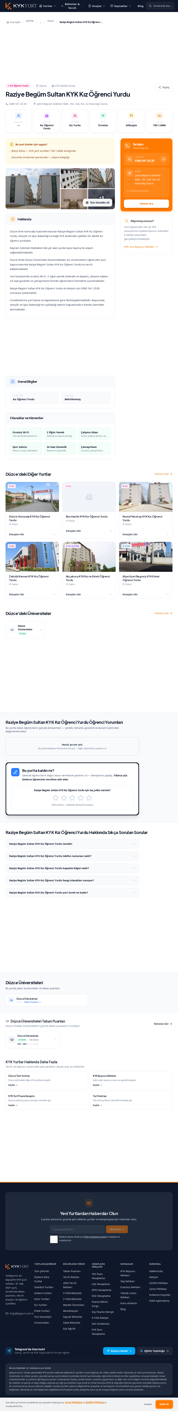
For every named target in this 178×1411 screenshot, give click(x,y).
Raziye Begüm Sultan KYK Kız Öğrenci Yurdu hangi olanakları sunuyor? (51, 880)
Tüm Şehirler (41, 1271)
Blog (145, 6)
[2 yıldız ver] (64, 798)
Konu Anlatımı (128, 1303)
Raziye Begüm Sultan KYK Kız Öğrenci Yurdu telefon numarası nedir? (50, 856)
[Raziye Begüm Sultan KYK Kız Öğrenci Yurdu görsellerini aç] (33, 188)
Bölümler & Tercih (74, 6)
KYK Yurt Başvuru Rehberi (139, 246)
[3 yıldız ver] (72, 798)
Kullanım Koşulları (160, 1294)
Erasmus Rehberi (130, 1287)
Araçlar (100, 6)
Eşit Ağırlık (69, 1328)
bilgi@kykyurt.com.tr (22, 1313)
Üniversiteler (41, 1322)
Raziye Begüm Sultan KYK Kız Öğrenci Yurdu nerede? (40, 843)
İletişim (153, 1277)
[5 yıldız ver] (89, 798)
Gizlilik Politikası (158, 1283)
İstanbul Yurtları (43, 1287)
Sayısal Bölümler (72, 1316)
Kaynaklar (124, 6)
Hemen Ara (146, 203)
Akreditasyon (70, 1310)
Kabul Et (164, 1404)
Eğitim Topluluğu (154, 1351)
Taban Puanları (72, 1271)
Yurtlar (47, 6)
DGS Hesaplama (101, 1296)
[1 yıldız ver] (55, 798)
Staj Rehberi (127, 1281)
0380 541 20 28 (17, 103)
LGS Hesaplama (101, 1284)
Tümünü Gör (161, 474)
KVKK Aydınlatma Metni (95, 1236)
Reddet (148, 1404)
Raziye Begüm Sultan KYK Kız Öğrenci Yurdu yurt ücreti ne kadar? (48, 892)
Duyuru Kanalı (119, 1351)
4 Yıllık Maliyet (100, 1317)
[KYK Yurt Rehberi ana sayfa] (17, 1266)
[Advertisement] (89, 55)
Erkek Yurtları (42, 1310)
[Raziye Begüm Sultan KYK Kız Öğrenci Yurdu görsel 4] (74, 199)
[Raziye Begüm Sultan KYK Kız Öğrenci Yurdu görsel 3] (101, 178)
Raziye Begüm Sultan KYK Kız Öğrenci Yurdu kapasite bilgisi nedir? (49, 868)
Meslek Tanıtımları (73, 1305)
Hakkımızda (156, 1271)
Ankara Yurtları (43, 1293)
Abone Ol (115, 1229)
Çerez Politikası (158, 1289)
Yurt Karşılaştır (43, 1316)
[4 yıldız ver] (80, 798)
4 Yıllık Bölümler (72, 1293)
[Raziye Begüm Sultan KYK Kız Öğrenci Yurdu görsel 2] (74, 178)
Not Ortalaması (101, 1323)
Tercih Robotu (71, 1277)
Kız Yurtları (40, 1305)
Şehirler (30, 20)
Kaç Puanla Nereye (103, 1312)
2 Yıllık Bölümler (72, 1299)
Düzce (50, 20)
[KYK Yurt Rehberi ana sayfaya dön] (21, 6)
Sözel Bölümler (71, 1322)
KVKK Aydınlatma (159, 1300)
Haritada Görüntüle (139, 190)
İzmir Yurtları (42, 1299)
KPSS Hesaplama (101, 1290)
